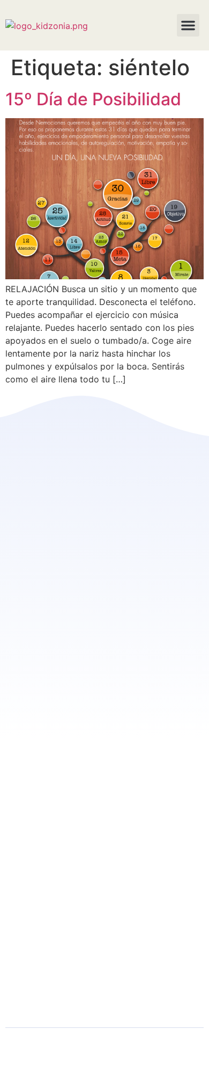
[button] (188, 25)
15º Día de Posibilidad (93, 99)
